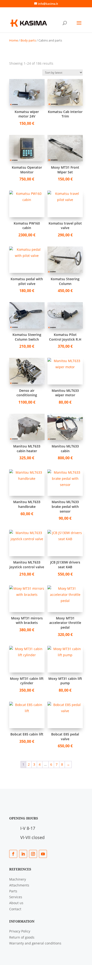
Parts (13, 891)
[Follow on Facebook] (13, 854)
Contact (15, 909)
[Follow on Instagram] (33, 854)
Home (13, 40)
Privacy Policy (19, 931)
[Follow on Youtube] (43, 854)
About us (16, 903)
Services (15, 897)
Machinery (17, 879)
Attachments (19, 885)
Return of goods (21, 937)
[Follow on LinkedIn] (23, 854)
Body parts (28, 40)
